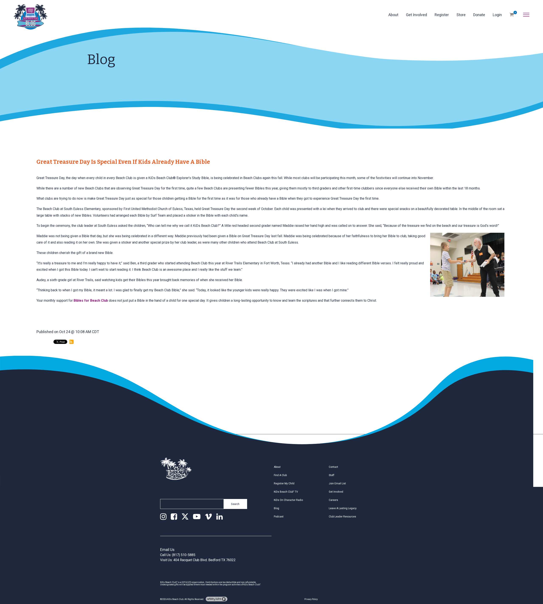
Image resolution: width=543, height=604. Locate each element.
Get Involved (416, 15)
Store (461, 15)
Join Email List (337, 483)
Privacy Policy (311, 599)
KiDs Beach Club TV (286, 491)
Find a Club (280, 475)
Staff (331, 475)
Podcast (279, 516)
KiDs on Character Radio (288, 500)
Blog (276, 508)
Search (235, 504)
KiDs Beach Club (175, 599)
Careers (333, 500)
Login (497, 15)
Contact (333, 466)
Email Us (167, 549)
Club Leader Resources (342, 516)
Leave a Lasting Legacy (343, 508)
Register (442, 15)
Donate (479, 15)
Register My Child (284, 483)
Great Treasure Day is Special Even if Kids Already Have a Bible (123, 161)
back (44, 359)
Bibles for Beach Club (91, 300)
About (393, 15)
